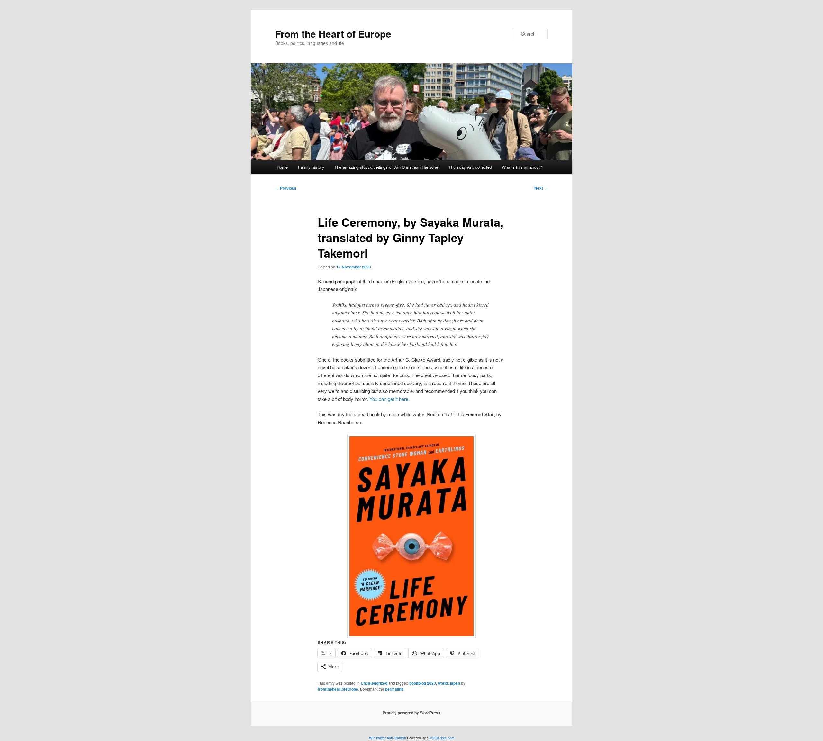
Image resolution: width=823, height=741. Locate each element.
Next (541, 188)
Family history (311, 167)
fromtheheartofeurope (338, 689)
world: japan (449, 683)
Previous (285, 188)
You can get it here (388, 398)
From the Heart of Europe (333, 34)
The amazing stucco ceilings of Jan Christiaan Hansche (386, 167)
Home (282, 167)
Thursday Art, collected (470, 167)
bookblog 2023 (422, 683)
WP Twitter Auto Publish (387, 737)
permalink (394, 689)
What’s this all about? (522, 167)
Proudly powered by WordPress (411, 713)
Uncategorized (374, 683)
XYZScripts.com (441, 737)
